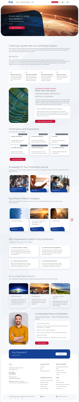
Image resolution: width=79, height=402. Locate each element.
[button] (63, 2)
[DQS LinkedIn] (18, 398)
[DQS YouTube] (22, 398)
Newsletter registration (45, 371)
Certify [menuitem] (17, 2)
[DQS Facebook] (14, 398)
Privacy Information (60, 382)
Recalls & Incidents (60, 370)
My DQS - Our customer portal (46, 380)
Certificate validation (44, 388)
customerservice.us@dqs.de (14, 378)
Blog (41, 368)
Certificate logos (43, 386)
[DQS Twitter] (11, 398)
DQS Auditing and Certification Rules (62, 367)
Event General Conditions (61, 386)
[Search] (60, 2)
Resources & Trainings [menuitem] (25, 2)
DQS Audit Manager (44, 382)
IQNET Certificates (44, 384)
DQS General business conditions (63, 384)
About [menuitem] (32, 2)
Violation (58, 374)
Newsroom (42, 366)
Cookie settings (59, 388)
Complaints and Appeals (61, 372)
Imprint (57, 380)
